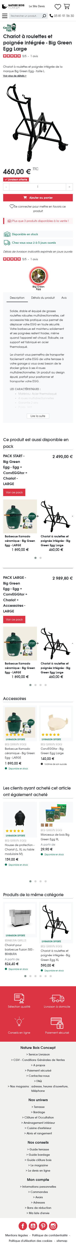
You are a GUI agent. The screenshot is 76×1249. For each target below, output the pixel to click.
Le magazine (39, 1165)
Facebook (23, 1226)
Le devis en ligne (39, 1170)
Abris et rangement (39, 1133)
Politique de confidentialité (50, 1235)
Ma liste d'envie (39, 1213)
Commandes (39, 1192)
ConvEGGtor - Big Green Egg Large (52, 751)
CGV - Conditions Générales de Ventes (39, 1060)
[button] (35, 558)
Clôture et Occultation (39, 1117)
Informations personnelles (39, 1186)
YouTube (33, 1226)
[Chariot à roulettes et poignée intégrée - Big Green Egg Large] (56, 516)
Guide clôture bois (39, 1160)
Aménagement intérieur (39, 1123)
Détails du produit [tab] (43, 298)
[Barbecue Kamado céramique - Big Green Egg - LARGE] (20, 516)
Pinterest (43, 1226)
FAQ (39, 1081)
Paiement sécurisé (39, 1070)
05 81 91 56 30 (63, 16)
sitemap (62, 1241)
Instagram (53, 1226)
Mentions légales (17, 1235)
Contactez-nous (39, 1076)
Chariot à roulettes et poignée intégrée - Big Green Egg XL (55, 955)
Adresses (39, 1202)
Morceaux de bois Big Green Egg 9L (55, 837)
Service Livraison (39, 1054)
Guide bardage (39, 1155)
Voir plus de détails (14, 75)
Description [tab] (17, 298)
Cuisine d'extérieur (39, 1128)
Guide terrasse (39, 1149)
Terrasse (39, 1107)
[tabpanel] (38, 364)
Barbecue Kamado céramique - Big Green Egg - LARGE (20, 753)
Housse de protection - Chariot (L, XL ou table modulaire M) (19, 849)
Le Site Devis (37, 6)
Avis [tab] (63, 298)
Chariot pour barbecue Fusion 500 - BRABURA (19, 949)
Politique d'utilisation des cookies (31, 1241)
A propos (39, 1065)
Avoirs (39, 1197)
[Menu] (4, 15)
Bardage (39, 1112)
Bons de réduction (39, 1208)
